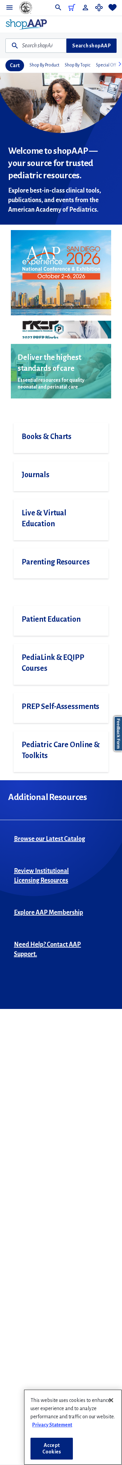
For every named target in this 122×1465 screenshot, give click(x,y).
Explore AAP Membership (48, 912)
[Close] (111, 1400)
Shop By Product (44, 65)
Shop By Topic (77, 65)
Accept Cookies (51, 1448)
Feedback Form (118, 734)
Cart (15, 65)
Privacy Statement (52, 1425)
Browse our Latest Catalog (49, 838)
